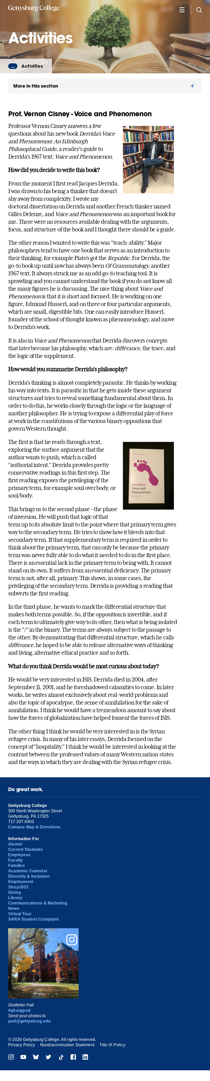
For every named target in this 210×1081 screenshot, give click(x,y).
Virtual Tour (20, 914)
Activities (32, 66)
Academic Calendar (27, 871)
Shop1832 (18, 887)
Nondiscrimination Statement (67, 1045)
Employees (19, 855)
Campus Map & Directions (34, 827)
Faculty (15, 860)
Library (15, 898)
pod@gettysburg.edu (29, 1021)
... (13, 66)
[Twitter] (48, 1057)
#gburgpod (19, 1010)
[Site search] (199, 9)
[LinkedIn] (85, 1057)
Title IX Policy (112, 1045)
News (13, 908)
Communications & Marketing (37, 903)
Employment (20, 881)
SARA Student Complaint (33, 919)
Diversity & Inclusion (29, 876)
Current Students (25, 849)
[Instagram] (11, 1057)
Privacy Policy (21, 1045)
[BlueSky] (36, 1057)
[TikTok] (61, 1057)
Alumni (15, 844)
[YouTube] (23, 1057)
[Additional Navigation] (182, 9)
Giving (14, 892)
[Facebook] (73, 1057)
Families (16, 865)
